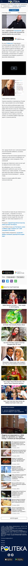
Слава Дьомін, (18, 30)
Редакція (3, 540)
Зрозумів (14, 10)
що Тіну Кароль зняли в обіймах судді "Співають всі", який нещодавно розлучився (13, 228)
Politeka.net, (9, 43)
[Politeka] (14, 2)
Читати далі (14, 518)
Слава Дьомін (11, 277)
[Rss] (9, 555)
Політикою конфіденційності (19, 6)
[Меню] (26, 1)
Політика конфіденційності (7, 538)
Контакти (3, 544)
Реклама (3, 542)
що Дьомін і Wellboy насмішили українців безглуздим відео (13, 234)
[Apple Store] (8, 559)
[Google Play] (19, 559)
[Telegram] (7, 281)
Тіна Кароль (20, 277)
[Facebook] (3, 281)
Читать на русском (22, 12)
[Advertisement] (14, 134)
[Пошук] (1, 1)
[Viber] (11, 281)
